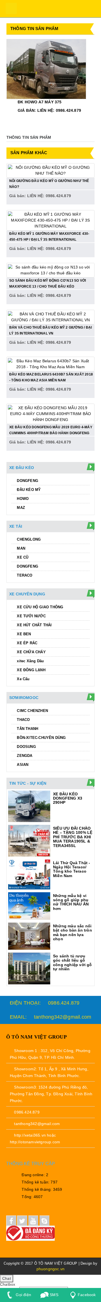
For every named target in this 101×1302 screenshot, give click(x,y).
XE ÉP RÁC (26, 643)
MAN (20, 548)
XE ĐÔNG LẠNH (30, 670)
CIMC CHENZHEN (32, 711)
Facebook (87, 1294)
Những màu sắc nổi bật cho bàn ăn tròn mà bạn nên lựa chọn (72, 932)
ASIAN (22, 764)
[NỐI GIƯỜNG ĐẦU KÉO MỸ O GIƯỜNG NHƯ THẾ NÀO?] (50, 170)
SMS (53, 1294)
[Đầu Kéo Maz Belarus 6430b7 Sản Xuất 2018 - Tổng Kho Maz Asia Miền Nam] (50, 363)
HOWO (22, 499)
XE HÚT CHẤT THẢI (34, 625)
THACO (23, 720)
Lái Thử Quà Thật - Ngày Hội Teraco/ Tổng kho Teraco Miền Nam (71, 869)
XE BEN (23, 634)
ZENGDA (24, 756)
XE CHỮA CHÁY (31, 652)
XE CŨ (22, 557)
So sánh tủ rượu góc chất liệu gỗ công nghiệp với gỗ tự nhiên (72, 962)
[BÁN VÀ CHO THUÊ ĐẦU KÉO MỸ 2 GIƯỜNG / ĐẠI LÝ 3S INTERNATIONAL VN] (50, 316)
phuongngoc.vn (50, 1269)
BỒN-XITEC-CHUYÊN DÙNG (41, 738)
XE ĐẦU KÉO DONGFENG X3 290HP (67, 798)
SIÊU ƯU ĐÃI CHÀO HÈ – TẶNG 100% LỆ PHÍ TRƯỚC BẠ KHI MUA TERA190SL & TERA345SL (72, 837)
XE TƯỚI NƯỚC (31, 616)
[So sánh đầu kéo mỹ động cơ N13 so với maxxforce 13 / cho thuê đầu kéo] (50, 269)
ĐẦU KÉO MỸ (28, 490)
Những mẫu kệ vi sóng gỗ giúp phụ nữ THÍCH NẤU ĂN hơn (71, 902)
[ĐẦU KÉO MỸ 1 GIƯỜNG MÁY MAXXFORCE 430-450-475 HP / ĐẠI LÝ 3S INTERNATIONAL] (50, 220)
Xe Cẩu (22, 679)
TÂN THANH (27, 729)
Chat (6, 1278)
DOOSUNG (26, 747)
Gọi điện (23, 1294)
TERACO (24, 575)
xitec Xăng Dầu (30, 661)
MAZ (20, 508)
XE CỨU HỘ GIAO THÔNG (39, 607)
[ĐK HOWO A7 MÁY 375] (46, 69)
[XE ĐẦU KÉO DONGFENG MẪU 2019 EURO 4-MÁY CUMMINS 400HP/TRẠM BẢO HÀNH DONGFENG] (50, 413)
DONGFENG (27, 481)
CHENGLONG (28, 539)
